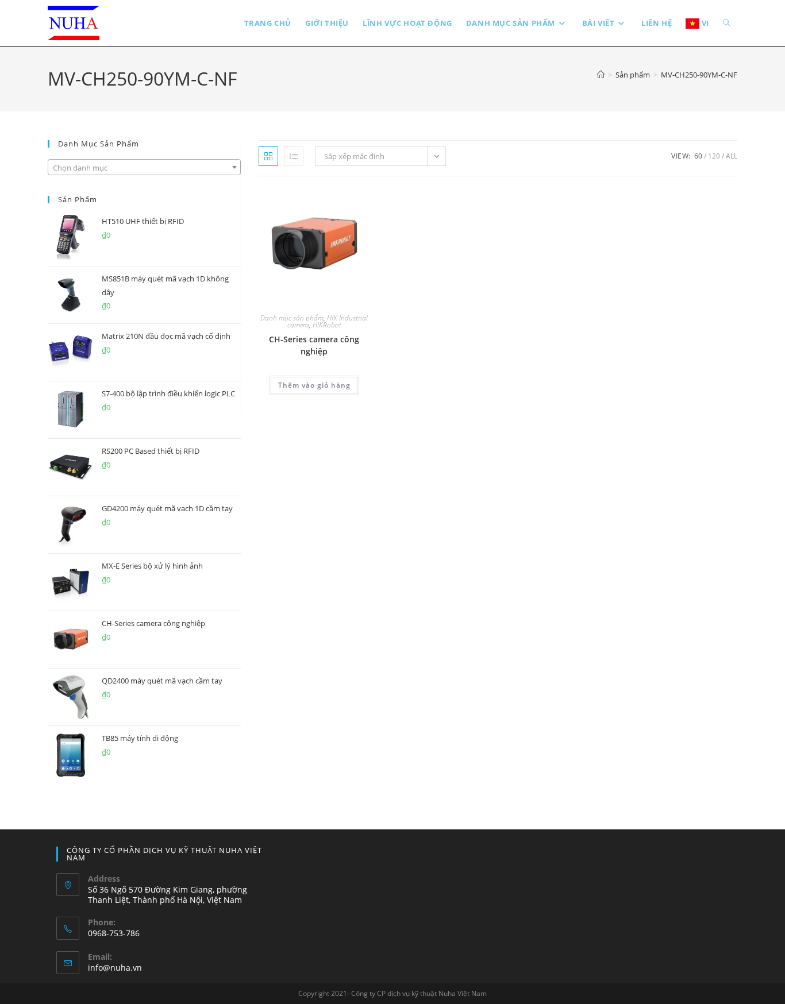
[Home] (601, 74)
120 (714, 156)
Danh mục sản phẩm (292, 318)
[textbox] (144, 168)
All (731, 156)
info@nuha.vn (115, 967)
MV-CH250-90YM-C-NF (699, 74)
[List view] (293, 156)
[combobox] (144, 167)
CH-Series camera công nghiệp (314, 345)
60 (698, 156)
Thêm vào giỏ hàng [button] (314, 385)
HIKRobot (327, 325)
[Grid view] (268, 156)
